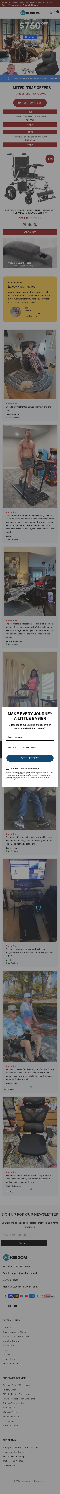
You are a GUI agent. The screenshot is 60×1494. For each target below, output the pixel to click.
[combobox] (12, 747)
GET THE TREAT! (30, 758)
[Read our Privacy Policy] (52, 772)
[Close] (55, 710)
